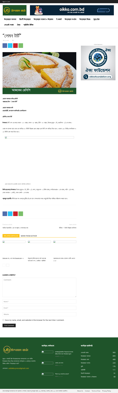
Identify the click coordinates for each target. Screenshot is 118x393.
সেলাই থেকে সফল (59, 363)
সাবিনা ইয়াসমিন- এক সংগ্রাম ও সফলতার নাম (15, 228)
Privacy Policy (106, 391)
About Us (80, 391)
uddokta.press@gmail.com (18, 368)
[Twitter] (10, 45)
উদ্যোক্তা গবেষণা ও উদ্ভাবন (43, 19)
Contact (87, 391)
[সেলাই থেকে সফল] (47, 365)
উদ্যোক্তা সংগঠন (70, 19)
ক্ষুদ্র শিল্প (96, 19)
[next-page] (7, 265)
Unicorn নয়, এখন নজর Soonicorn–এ (13, 258)
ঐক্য (18, 25)
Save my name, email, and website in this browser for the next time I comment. (34, 320)
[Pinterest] (15, 45)
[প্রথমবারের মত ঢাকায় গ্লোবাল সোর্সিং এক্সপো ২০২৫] (64, 248)
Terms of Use (96, 391)
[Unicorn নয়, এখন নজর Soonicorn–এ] (14, 248)
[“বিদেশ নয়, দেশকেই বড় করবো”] (47, 376)
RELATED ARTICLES (11, 236)
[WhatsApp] (20, 45)
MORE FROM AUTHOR (29, 236)
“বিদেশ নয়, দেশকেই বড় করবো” (62, 374)
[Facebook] (5, 45)
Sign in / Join (6, 1)
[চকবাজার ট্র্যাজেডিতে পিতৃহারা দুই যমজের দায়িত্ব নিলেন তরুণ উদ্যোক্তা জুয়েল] (47, 354)
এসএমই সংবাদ (9, 25)
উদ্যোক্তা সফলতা (10, 19)
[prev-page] (4, 265)
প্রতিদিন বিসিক (28, 25)
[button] (112, 19)
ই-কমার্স (59, 19)
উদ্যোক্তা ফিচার (85, 19)
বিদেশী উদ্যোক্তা (25, 19)
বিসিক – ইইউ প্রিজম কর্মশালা (67, 228)
